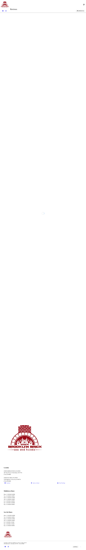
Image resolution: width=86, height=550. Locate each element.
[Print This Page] (69, 483)
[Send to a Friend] (43, 483)
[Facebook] (2, 11)
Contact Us (81, 10)
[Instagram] (5, 11)
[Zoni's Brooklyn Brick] (41, 4)
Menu (76, 546)
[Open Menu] (84, 5)
